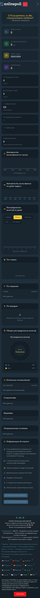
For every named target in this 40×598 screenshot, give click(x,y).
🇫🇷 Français (6, 565)
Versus (4, 549)
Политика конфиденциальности (14, 551)
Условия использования (24, 549)
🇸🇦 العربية (27, 570)
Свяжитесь (17, 537)
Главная (5, 544)
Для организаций (9, 546)
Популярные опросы (26, 546)
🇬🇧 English (5, 561)
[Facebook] (17, 518)
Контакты (6, 557)
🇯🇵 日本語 (24, 575)
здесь (14, 589)
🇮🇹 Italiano (29, 565)
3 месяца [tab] (27, 217)
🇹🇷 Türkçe (16, 561)
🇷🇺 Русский (17, 570)
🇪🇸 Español (17, 565)
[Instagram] (20, 518)
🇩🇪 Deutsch (27, 561)
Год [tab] (6, 222)
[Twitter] (23, 518)
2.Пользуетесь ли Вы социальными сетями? (20, 16)
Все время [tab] (16, 222)
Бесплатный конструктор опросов (24, 544)
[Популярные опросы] (25, 4)
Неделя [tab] (8, 217)
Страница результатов (16, 501)
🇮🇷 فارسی (5, 575)
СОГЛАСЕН (20, 594)
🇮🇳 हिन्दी (32, 575)
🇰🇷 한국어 (14, 575)
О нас (11, 549)
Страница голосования (16, 495)
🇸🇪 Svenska (6, 570)
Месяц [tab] (17, 217)
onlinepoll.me (6, 531)
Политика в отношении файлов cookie (17, 554)
